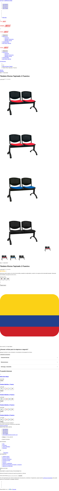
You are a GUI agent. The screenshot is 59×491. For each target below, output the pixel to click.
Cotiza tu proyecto (4, 425)
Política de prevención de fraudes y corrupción (12, 464)
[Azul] (4, 279)
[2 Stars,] (2, 271)
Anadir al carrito (3, 285)
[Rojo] (1, 279)
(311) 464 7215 (5, 7)
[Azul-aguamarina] (9, 389)
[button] (29, 282)
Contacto (4, 461)
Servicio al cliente (6, 457)
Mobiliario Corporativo (9, 39)
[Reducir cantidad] (0, 281)
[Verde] (1, 389)
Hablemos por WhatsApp (7, 466)
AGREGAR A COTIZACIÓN (5, 354)
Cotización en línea (6, 460)
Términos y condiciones (7, 463)
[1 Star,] (0, 271)
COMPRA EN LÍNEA (8, 0)
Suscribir (20, 475)
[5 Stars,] (6, 271)
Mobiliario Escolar (8, 40)
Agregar (1, 380)
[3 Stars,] (3, 271)
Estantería (7, 37)
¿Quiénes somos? (6, 456)
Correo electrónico (4, 475)
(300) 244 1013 (5, 5)
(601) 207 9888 (5, 8)
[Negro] (8, 279)
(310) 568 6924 (5, 4)
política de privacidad (47, 477)
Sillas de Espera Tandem (7, 66)
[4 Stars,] (5, 271)
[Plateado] (4, 389)
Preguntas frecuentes (6, 459)
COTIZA (1, 0)
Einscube (14, 489)
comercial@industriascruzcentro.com (10, 434)
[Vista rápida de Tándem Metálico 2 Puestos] (0, 392)
